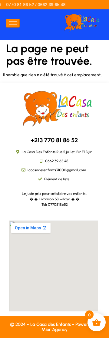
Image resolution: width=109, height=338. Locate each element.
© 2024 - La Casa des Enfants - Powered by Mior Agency (54, 327)
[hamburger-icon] (13, 23)
